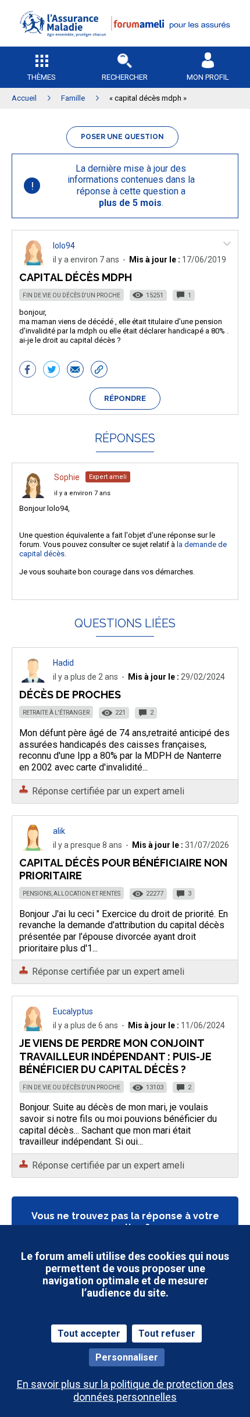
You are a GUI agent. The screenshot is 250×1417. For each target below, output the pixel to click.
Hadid (63, 662)
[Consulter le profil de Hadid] (33, 679)
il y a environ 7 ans (82, 493)
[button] (125, 44)
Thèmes (41, 77)
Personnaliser (126, 1357)
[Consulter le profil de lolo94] (33, 262)
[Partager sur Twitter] (51, 371)
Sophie (67, 477)
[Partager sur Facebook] (27, 371)
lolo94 (64, 245)
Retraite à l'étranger (56, 712)
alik (59, 831)
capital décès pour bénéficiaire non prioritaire (123, 869)
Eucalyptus (73, 1011)
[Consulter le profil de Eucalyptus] (33, 1028)
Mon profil (208, 77)
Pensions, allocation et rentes (71, 893)
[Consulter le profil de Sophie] (33, 494)
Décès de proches (70, 694)
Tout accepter (89, 1333)
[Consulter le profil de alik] (33, 847)
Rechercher (125, 77)
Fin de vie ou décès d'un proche (71, 295)
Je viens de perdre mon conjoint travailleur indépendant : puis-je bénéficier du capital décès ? (115, 1056)
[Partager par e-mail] (75, 371)
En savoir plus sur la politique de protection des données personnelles (125, 1390)
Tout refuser (166, 1333)
